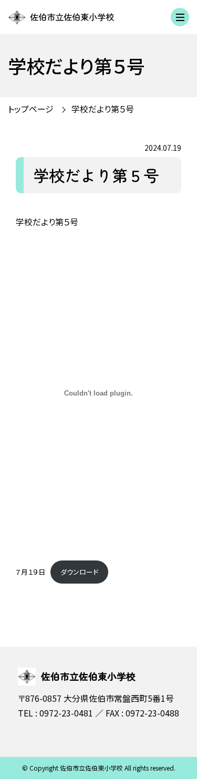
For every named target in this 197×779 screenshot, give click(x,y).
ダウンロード (79, 572)
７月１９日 (30, 572)
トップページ (31, 108)
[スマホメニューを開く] (180, 17)
